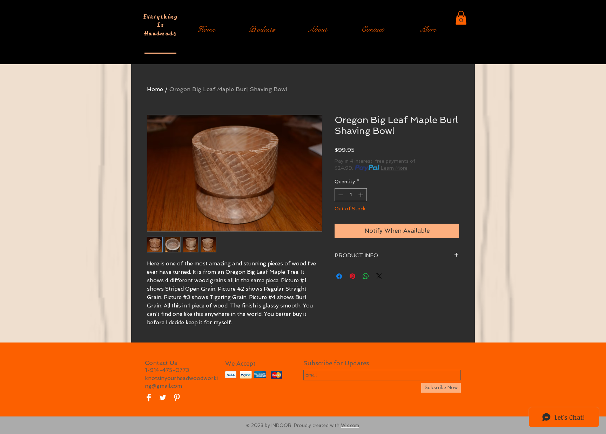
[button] (461, 18)
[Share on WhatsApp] (366, 276)
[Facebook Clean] (149, 397)
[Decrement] (340, 195)
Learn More (394, 168)
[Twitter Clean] (163, 397)
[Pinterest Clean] (177, 397)
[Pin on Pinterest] (352, 276)
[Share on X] (379, 276)
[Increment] (361, 195)
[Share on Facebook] (339, 276)
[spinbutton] (350, 195)
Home (155, 89)
